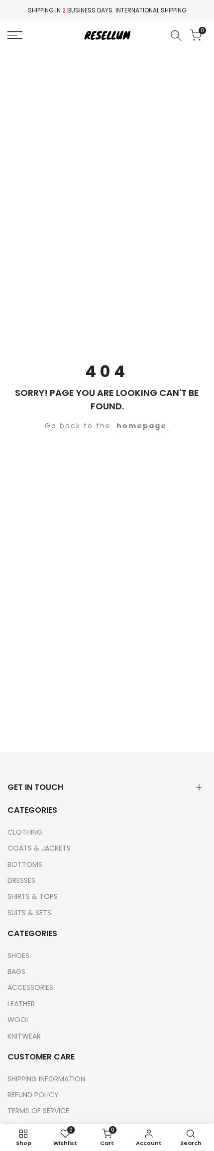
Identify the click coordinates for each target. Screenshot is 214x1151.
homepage (141, 426)
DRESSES (21, 880)
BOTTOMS (24, 864)
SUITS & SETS (29, 913)
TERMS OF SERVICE (38, 1111)
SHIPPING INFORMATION (46, 1079)
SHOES (18, 955)
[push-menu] (14, 35)
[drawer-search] (176, 35)
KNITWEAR (24, 1036)
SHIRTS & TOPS (32, 896)
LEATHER (21, 1004)
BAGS (16, 971)
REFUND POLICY (33, 1095)
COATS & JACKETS (39, 848)
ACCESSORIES (30, 987)
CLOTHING (24, 832)
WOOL (18, 1020)
